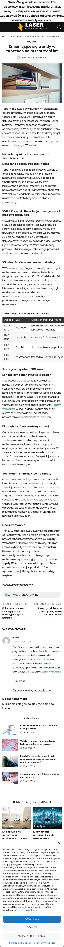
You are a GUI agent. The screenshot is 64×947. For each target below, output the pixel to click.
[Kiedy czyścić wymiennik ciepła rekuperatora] (47, 818)
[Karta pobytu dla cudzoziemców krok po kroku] (10, 729)
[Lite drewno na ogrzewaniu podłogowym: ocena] (16, 818)
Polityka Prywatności (44, 942)
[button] (59, 843)
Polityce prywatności (26, 910)
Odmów (32, 927)
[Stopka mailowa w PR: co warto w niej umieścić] (10, 778)
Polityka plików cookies (21, 942)
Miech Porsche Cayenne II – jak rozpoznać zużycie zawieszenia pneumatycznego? (38, 759)
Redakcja (26, 58)
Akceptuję (32, 919)
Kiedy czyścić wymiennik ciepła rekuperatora (43, 835)
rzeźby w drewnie (50, 671)
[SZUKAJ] (58, 27)
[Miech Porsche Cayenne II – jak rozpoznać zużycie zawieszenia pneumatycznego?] (10, 761)
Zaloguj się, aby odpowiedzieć (32, 690)
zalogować (23, 704)
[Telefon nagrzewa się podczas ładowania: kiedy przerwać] (10, 745)
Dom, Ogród (32, 41)
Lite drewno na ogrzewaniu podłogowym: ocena (14, 835)
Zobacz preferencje (32, 936)
